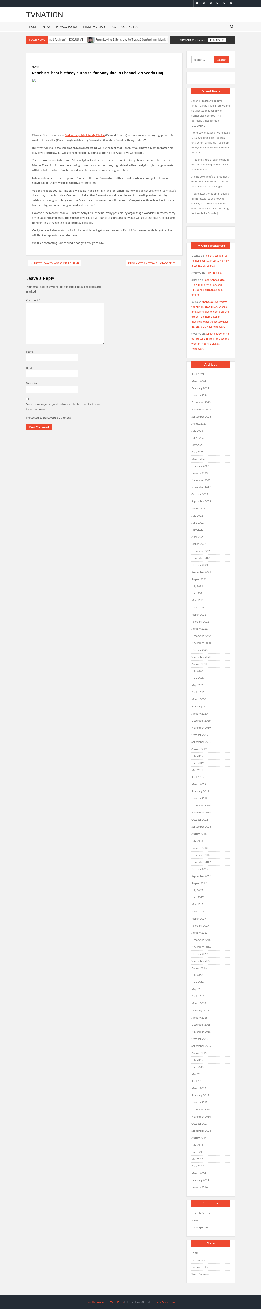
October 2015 (199, 1038)
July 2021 (197, 586)
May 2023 (197, 444)
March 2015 (198, 1088)
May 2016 (197, 989)
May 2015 (197, 1074)
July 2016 (197, 975)
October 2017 (199, 869)
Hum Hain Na (213, 272)
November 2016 (201, 946)
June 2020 (197, 678)
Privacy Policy (67, 26)
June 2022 (197, 522)
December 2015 (201, 1024)
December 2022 (201, 480)
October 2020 (199, 649)
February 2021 (200, 621)
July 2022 (197, 515)
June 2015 (197, 1067)
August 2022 (199, 508)
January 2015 (199, 1102)
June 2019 (197, 763)
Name (30, 351)
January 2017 (199, 932)
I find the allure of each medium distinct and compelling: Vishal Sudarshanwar (210, 164)
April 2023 (197, 451)
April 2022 (197, 536)
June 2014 (197, 1151)
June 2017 (197, 897)
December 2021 (201, 550)
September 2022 (201, 501)
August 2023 (199, 423)
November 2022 (201, 487)
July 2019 (197, 756)
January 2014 (199, 1187)
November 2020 (201, 642)
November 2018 (201, 812)
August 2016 (199, 968)
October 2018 (199, 819)
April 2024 (197, 374)
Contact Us (129, 26)
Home (33, 26)
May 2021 (197, 600)
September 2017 (201, 876)
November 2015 (201, 1031)
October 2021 (199, 565)
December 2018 (201, 805)
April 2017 (197, 911)
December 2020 (201, 635)
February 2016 (200, 1010)
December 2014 (201, 1109)
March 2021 (198, 614)
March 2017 (198, 918)
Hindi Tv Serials (94, 26)
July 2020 (197, 671)
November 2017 (201, 862)
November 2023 (201, 409)
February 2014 (200, 1180)
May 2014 (197, 1159)
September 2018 (201, 826)
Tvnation (44, 14)
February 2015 (200, 1095)
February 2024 (200, 388)
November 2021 (201, 558)
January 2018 (199, 847)
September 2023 (201, 416)
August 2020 (199, 664)
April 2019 (197, 777)
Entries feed (198, 1259)
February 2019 (200, 791)
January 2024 (199, 395)
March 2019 (198, 784)
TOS (113, 26)
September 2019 (201, 741)
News (46, 26)
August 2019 (199, 748)
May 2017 (197, 904)
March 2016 (198, 1003)
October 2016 (199, 953)
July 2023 (197, 430)
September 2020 (201, 657)
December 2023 (201, 402)
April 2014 (197, 1166)
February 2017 (200, 925)
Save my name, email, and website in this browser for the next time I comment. (64, 406)
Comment (33, 300)
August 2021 (199, 579)
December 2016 (201, 939)
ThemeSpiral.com (164, 1301)
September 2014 (201, 1130)
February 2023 (200, 466)
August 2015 (199, 1052)
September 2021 (201, 572)
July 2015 (197, 1060)
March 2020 (198, 699)
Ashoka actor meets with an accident (151, 263)
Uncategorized (200, 1227)
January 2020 (199, 713)
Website (31, 383)
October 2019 (199, 734)
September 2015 (201, 1045)
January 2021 (199, 628)
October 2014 (199, 1123)
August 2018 (199, 833)
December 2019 (201, 720)
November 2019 (201, 727)
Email (30, 367)
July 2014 (197, 1144)
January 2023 (199, 473)
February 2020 (200, 706)
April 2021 (197, 607)
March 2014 (198, 1173)
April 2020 (197, 692)
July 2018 (197, 840)
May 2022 (197, 529)
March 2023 (198, 459)
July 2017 (197, 890)
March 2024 (198, 381)
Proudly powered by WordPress (105, 1301)
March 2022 (198, 543)
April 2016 (197, 996)
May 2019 (197, 770)
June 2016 (197, 982)
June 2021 (197, 593)
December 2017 (201, 854)
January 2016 (199, 1017)
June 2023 (197, 437)
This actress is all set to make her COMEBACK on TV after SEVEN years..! (210, 260)
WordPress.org (200, 1274)
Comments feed (200, 1266)
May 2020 (197, 685)
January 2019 (199, 798)
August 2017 (199, 883)
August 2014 (199, 1137)
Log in (195, 1252)
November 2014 (201, 1116)
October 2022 (199, 494)
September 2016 (201, 961)
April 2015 (197, 1081)
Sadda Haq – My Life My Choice (85, 135)
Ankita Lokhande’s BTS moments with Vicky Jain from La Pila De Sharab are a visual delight (210, 181)
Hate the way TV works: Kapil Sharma (56, 263)
